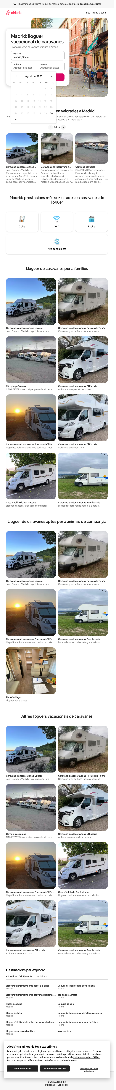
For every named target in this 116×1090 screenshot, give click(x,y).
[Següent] (63, 127)
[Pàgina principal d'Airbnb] (13, 12)
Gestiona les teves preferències (89, 1070)
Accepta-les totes (23, 1068)
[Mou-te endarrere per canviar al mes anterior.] (16, 76)
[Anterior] (50, 127)
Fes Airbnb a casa (96, 12)
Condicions (63, 1084)
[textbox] (24, 68)
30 (51, 113)
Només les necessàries (55, 1068)
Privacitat (50, 1084)
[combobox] (37, 57)
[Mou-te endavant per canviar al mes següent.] (51, 76)
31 (16, 119)
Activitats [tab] (42, 976)
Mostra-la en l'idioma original (86, 4)
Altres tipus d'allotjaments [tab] (19, 976)
